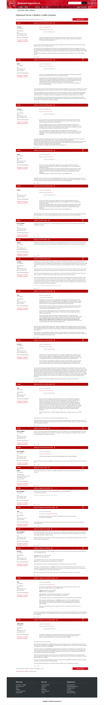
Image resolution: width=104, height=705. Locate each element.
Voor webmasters (45, 685)
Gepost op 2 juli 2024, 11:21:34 (40, 384)
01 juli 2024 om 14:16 (49, 66)
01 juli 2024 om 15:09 (48, 111)
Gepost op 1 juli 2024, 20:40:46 (40, 150)
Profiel (46, 7)
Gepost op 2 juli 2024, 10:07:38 (40, 291)
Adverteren (43, 689)
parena (18, 63)
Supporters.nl (71, 682)
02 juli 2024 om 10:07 (48, 346)
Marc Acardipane (20, 223)
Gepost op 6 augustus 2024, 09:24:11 (42, 507)
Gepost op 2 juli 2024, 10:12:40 (40, 340)
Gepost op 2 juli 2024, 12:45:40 (40, 428)
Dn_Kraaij (19, 27)
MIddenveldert (20, 624)
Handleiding (32, 10)
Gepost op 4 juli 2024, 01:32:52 (40, 467)
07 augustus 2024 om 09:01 (50, 584)
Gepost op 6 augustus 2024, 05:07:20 (42, 488)
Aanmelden (18, 685)
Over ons (44, 682)
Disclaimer (43, 686)
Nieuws (26, 7)
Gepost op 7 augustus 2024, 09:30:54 (42, 578)
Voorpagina (20, 7)
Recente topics (21, 10)
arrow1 (18, 154)
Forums (31, 7)
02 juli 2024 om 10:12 (49, 390)
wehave (18, 190)
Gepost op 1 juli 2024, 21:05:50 (40, 186)
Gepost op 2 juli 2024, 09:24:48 (40, 258)
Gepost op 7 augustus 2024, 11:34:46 (42, 619)
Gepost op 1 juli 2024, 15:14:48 (40, 105)
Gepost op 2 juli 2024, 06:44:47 (40, 239)
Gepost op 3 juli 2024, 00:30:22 (40, 447)
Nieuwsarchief (19, 692)
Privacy (43, 688)
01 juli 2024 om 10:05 (49, 29)
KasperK (19, 242)
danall (18, 470)
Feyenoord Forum (23, 15)
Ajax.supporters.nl (71, 685)
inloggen (79, 7)
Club (43, 7)
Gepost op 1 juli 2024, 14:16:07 (40, 23)
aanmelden (84, 7)
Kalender (18, 689)
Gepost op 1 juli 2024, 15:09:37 (40, 59)
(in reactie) (49, 23)
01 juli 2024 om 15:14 (49, 156)
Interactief (37, 7)
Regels (26, 10)
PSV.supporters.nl (71, 688)
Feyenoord (21, 28)
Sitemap (69, 689)
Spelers (37, 15)
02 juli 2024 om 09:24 (49, 297)
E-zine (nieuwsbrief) (20, 691)
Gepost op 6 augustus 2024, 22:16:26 (42, 529)
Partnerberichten (45, 691)
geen (27, 37)
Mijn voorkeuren (70, 691)
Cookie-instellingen (71, 692)
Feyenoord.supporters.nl (72, 686)
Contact (43, 692)
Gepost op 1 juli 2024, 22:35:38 (40, 220)
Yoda (18, 295)
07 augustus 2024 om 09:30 (49, 626)
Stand (17, 688)
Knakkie (40, 29)
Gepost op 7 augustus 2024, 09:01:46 (42, 548)
